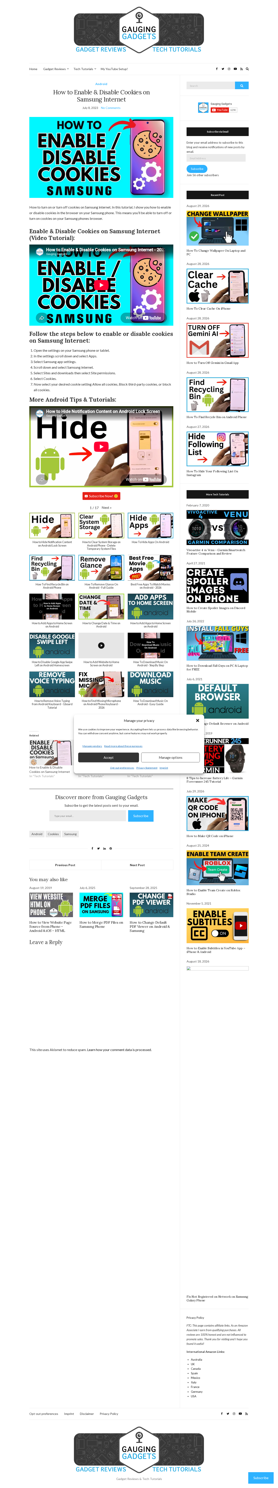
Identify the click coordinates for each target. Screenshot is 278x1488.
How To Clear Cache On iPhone (208, 308)
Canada (196, 1368)
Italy (194, 1382)
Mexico (195, 1378)
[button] (197, 720)
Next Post (137, 865)
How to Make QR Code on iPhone (210, 836)
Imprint (164, 767)
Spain (194, 1373)
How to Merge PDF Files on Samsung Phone (101, 924)
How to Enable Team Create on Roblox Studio (213, 892)
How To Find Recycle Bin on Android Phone (217, 417)
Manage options (170, 757)
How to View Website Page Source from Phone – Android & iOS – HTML (50, 926)
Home (33, 69)
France (195, 1387)
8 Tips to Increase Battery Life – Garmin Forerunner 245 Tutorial (214, 780)
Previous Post (65, 865)
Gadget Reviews (54, 69)
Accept (109, 757)
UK (193, 1364)
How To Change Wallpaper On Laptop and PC (216, 252)
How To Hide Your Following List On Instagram (212, 473)
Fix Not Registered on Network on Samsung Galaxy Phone (217, 1298)
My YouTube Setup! (114, 69)
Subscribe (140, 816)
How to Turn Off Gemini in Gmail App (213, 363)
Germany (197, 1391)
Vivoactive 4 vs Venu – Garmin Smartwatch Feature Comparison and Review (216, 552)
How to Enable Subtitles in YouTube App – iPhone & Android (216, 950)
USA (193, 1396)
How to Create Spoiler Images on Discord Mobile (216, 610)
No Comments (111, 108)
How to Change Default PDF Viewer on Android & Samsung (150, 926)
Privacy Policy (195, 1317)
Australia (196, 1359)
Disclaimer (87, 1414)
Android (101, 84)
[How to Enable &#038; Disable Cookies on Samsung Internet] (51, 752)
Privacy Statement (146, 767)
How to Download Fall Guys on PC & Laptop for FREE (217, 667)
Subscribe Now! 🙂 (103, 496)
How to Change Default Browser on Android (217, 724)
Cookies (53, 834)
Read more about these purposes (123, 746)
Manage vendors (92, 746)
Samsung (70, 834)
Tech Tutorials (83, 69)
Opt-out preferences (122, 767)
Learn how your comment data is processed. (119, 1050)
